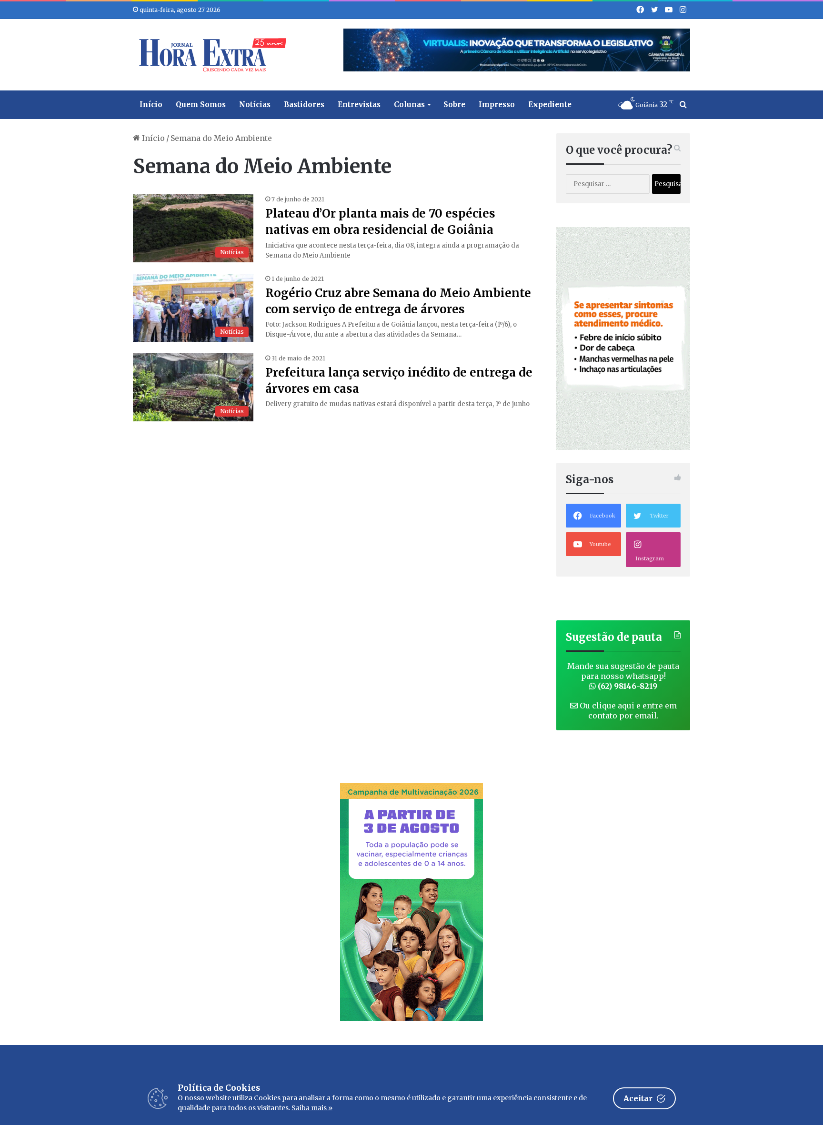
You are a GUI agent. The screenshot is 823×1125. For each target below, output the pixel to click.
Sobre (454, 104)
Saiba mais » (311, 1108)
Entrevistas (359, 104)
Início (151, 104)
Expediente (550, 104)
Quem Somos (201, 104)
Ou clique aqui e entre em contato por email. (627, 710)
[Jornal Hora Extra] (210, 54)
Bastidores (304, 104)
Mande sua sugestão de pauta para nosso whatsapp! (623, 676)
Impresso (497, 104)
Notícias (255, 104)
